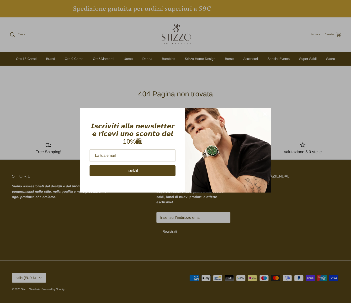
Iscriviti (133, 170)
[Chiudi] (265, 114)
